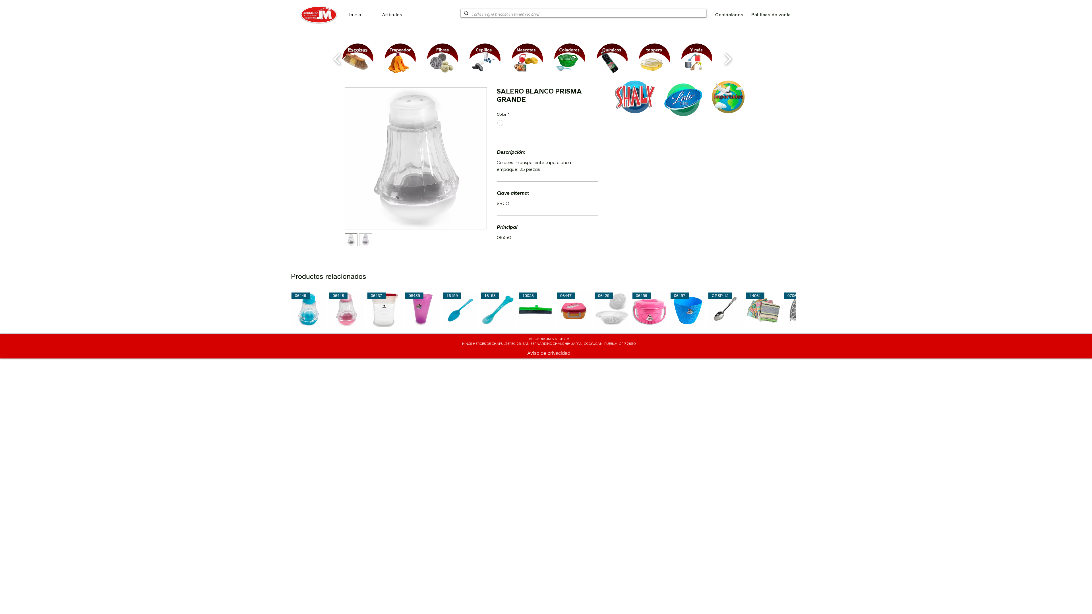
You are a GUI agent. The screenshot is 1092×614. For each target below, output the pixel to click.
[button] (392, 14)
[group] (543, 309)
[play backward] (337, 59)
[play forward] (727, 59)
